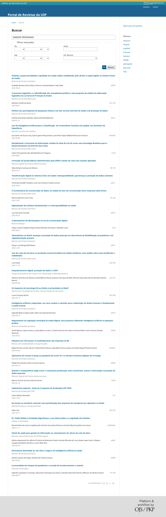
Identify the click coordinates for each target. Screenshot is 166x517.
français (126, 52)
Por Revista (68, 55)
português (127, 64)
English (126, 44)
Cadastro (146, 7)
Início (14, 22)
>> (113, 483)
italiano (126, 56)
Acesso (155, 7)
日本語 (126, 60)
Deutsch (126, 40)
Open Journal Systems (132, 26)
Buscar (111, 67)
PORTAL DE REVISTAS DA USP (14, 3)
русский (126, 68)
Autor (66, 46)
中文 (125, 71)
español (126, 48)
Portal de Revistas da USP (27, 15)
